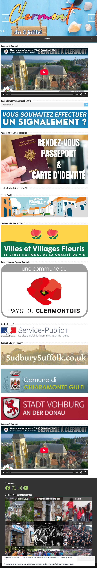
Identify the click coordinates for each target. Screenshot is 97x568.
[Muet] (81, 94)
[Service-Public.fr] (44, 338)
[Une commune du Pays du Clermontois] (44, 290)
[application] (44, 72)
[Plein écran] (85, 94)
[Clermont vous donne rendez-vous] (48, 527)
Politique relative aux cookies (64, 564)
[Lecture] (3, 94)
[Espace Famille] (44, 207)
